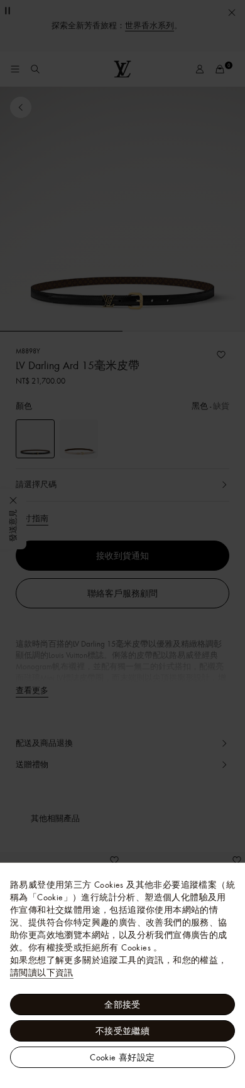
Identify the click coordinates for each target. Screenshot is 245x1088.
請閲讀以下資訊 (42, 972)
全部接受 (122, 1004)
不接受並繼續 (122, 1031)
